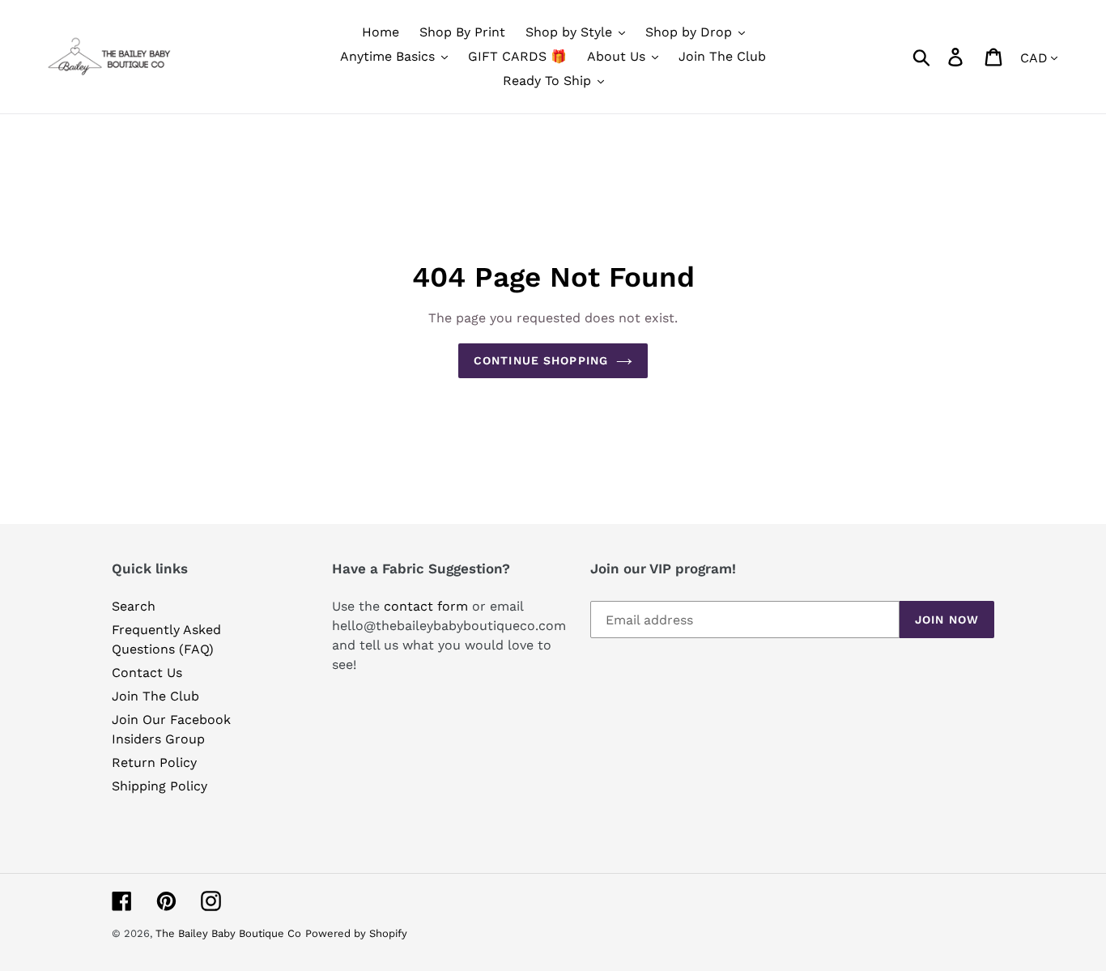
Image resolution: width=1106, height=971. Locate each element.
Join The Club (155, 696)
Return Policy (154, 762)
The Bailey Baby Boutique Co (228, 933)
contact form (426, 606)
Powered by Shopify (356, 933)
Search (133, 606)
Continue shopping (541, 360)
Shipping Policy (159, 786)
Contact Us (147, 672)
